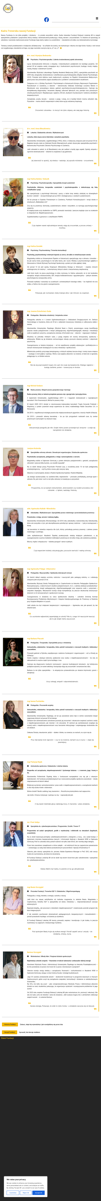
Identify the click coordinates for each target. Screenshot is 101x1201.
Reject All (26, 1193)
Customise (12, 1193)
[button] (97, 18)
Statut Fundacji (7, 1038)
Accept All (38, 1193)
